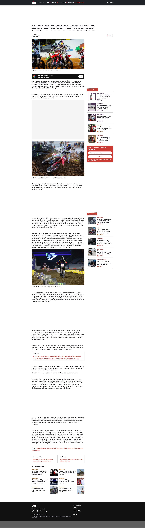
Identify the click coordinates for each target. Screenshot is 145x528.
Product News (101, 259)
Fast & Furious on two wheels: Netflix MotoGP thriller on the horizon (103, 231)
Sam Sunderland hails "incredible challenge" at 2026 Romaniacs (66, 490)
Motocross (50, 448)
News (40, 2)
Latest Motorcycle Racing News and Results (72, 26)
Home (33, 26)
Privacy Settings (77, 511)
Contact (75, 508)
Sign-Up (75, 514)
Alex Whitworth (36, 34)
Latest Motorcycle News (45, 26)
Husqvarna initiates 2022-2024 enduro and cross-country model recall (104, 221)
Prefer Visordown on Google (45, 75)
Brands (71, 2)
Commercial (100, 103)
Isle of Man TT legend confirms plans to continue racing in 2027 (66, 481)
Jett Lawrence (36, 450)
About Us (75, 507)
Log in (111, 2)
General (92, 26)
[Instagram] (37, 511)
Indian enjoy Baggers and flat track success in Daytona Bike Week (43, 460)
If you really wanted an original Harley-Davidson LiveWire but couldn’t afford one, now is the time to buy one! (104, 252)
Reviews (46, 2)
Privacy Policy (93, 160)
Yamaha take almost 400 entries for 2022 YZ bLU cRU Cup (71, 460)
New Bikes (100, 249)
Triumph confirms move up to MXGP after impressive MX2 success (67, 473)
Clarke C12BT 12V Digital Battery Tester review (104, 117)
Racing (53, 2)
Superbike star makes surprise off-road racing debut (38, 490)
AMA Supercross (58, 448)
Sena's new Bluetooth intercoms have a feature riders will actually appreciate (104, 263)
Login (74, 513)
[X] (41, 511)
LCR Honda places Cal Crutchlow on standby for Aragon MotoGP (104, 128)
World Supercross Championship (73, 448)
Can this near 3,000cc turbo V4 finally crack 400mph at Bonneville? (58, 356)
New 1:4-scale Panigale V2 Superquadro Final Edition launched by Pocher (103, 139)
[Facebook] (33, 511)
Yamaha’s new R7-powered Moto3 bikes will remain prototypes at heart (39, 481)
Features (62, 2)
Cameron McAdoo (41, 448)
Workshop (80, 2)
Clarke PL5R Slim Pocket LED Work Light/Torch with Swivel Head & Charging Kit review (104, 96)
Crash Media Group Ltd (38, 514)
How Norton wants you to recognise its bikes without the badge (104, 107)
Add (81, 76)
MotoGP (99, 125)
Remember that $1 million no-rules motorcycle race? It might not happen (40, 473)
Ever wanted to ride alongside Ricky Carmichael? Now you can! (57, 359)
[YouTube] (46, 511)
